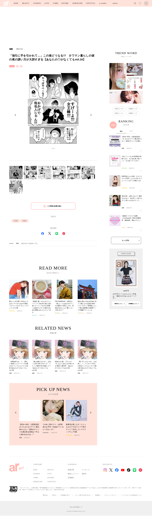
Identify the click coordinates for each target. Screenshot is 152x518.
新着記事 (71, 470)
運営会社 (45, 495)
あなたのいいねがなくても (29, 243)
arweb (11, 243)
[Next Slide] (91, 115)
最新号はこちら (118, 303)
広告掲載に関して (65, 495)
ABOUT (54, 495)
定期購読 (71, 477)
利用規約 (97, 495)
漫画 (21, 66)
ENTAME (64, 3)
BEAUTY (25, 3)
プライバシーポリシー (110, 495)
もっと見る (125, 240)
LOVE (47, 3)
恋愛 (17, 66)
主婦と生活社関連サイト (76, 507)
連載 (17, 243)
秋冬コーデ (119, 109)
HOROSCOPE (78, 3)
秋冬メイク (119, 113)
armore (115, 3)
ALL (121, 131)
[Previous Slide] (15, 115)
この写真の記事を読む (54, 206)
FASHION (37, 3)
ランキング (86, 470)
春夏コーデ (133, 109)
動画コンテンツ (73, 474)
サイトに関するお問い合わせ (83, 495)
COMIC (56, 3)
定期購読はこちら (133, 303)
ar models (102, 3)
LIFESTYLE (90, 3)
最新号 (84, 474)
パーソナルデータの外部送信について (131, 495)
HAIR (16, 3)
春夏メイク (133, 113)
